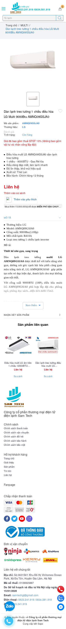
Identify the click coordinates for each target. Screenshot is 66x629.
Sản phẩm (9, 466)
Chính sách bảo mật (14, 444)
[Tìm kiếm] (59, 18)
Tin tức (7, 471)
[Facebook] (7, 519)
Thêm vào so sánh (14, 193)
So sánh (18, 376)
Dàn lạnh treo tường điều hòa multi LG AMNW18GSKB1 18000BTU (48, 364)
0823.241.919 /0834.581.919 (35, 599)
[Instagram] (29, 519)
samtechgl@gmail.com (25, 595)
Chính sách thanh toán (16, 428)
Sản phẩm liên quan (33, 324)
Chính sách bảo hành (15, 440)
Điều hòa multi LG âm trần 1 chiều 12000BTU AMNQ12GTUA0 (18, 364)
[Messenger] (60, 606)
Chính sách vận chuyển (16, 432)
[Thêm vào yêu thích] (60, 111)
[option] (33, 64)
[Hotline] (60, 589)
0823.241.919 (19, 604)
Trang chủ (9, 458)
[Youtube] (22, 519)
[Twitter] (14, 519)
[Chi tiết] (31, 345)
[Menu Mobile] (4, 8)
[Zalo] (60, 598)
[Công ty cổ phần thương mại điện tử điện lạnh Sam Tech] (16, 8)
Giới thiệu (9, 462)
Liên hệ (8, 475)
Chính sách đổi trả (13, 436)
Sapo (40, 623)
